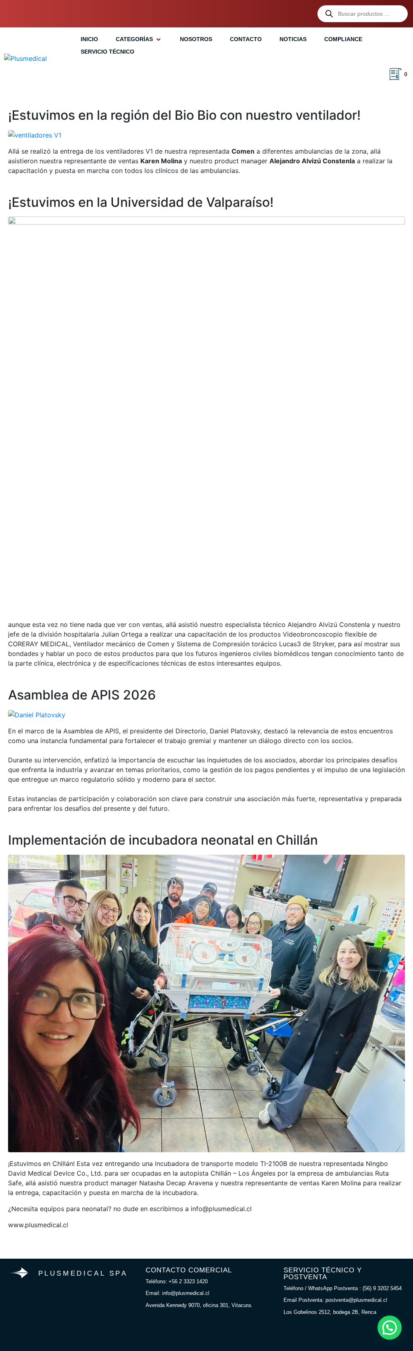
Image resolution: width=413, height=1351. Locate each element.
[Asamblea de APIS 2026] (36, 714)
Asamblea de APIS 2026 (82, 695)
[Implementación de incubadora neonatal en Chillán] (206, 1003)
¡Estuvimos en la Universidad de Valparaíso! (140, 202)
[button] (139, 39)
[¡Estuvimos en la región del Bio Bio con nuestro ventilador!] (34, 134)
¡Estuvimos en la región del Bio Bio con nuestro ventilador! (184, 115)
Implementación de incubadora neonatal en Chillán (163, 840)
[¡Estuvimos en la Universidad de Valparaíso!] (206, 414)
